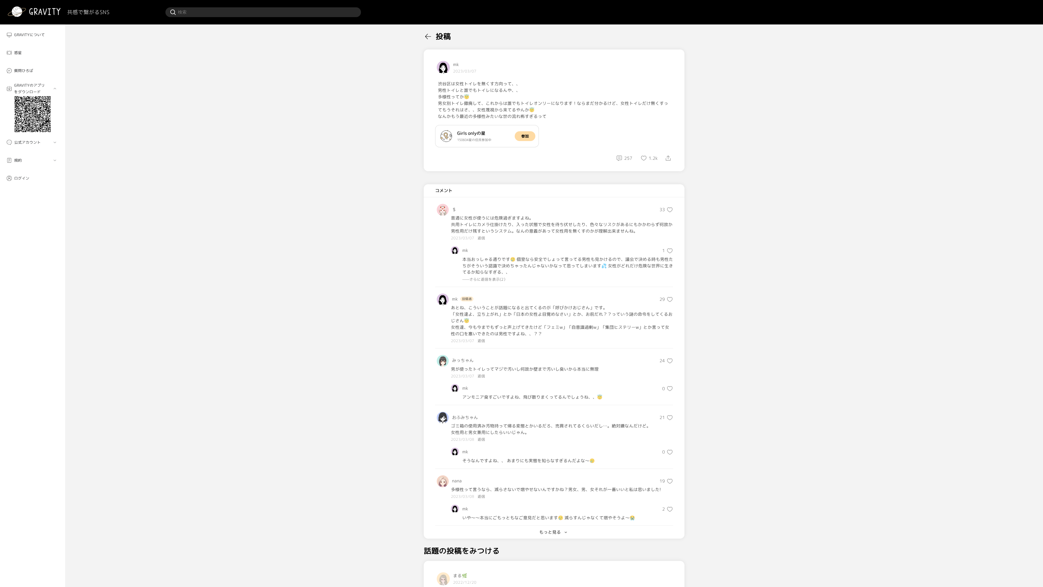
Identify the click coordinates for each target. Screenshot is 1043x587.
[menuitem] (32, 34)
